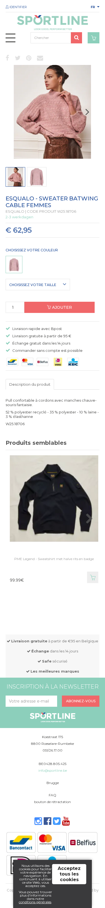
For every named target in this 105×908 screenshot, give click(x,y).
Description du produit (29, 384)
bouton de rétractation (52, 802)
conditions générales (35, 902)
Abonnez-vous (80, 701)
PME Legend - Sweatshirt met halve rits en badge (54, 559)
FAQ (52, 795)
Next (93, 114)
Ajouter (61, 307)
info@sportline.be (52, 770)
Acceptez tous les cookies (69, 874)
